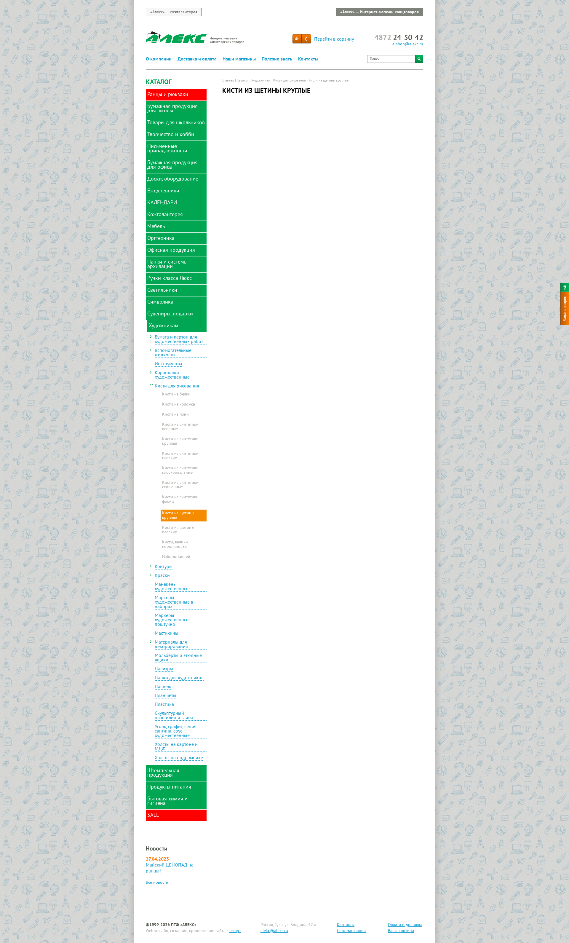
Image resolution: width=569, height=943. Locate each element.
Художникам (261, 81)
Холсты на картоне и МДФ (176, 747)
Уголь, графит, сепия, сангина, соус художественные (176, 731)
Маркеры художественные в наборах (174, 602)
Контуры (163, 567)
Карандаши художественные (172, 375)
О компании (159, 59)
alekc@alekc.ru (274, 931)
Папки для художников (179, 678)
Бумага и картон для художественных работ (179, 339)
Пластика (164, 705)
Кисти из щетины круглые (178, 515)
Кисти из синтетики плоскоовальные (180, 470)
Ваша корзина (401, 931)
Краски (162, 576)
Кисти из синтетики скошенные (180, 485)
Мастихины (166, 633)
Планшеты (165, 696)
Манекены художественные (172, 587)
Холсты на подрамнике (179, 758)
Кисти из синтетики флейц (180, 499)
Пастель (163, 687)
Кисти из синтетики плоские (180, 456)
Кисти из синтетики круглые (180, 441)
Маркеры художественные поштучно (172, 620)
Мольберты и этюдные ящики (178, 658)
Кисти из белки (176, 394)
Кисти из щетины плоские (178, 530)
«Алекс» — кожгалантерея (173, 12)
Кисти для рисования (177, 386)
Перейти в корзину (334, 39)
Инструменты (168, 364)
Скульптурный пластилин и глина (174, 716)
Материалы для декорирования (171, 645)
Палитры (164, 669)
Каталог (159, 83)
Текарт (235, 931)
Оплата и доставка (405, 925)
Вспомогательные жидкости (173, 353)
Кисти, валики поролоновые (175, 544)
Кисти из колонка (178, 404)
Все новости (157, 882)
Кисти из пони (175, 414)
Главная (228, 81)
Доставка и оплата (197, 59)
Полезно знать (277, 59)
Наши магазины (239, 59)
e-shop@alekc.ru (407, 44)
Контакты (308, 59)
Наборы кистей (176, 557)
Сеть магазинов (351, 931)
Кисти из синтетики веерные (180, 427)
